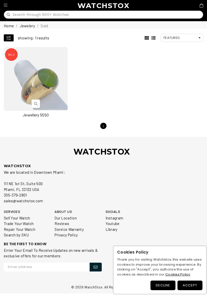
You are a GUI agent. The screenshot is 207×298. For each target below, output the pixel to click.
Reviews (62, 223)
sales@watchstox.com (23, 200)
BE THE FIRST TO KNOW (25, 244)
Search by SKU (16, 235)
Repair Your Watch (19, 229)
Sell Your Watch (17, 218)
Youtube (113, 223)
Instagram (114, 218)
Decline (163, 285)
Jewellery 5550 (36, 114)
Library (112, 229)
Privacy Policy (66, 235)
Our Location (66, 218)
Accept (190, 285)
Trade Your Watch (19, 223)
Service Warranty (69, 229)
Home (9, 25)
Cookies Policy (177, 274)
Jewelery (27, 25)
